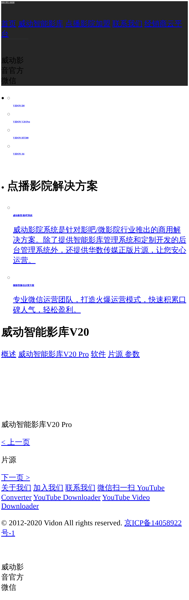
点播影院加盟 (87, 23)
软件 (98, 354)
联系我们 (127, 23)
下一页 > (15, 477)
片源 (116, 354)
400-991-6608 (7, 2)
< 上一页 (15, 442)
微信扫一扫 (117, 487)
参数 (132, 354)
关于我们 (16, 487)
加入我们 (48, 487)
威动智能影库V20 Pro (53, 354)
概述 (8, 354)
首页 (8, 23)
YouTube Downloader (67, 497)
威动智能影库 (40, 23)
